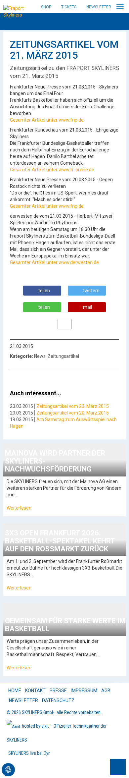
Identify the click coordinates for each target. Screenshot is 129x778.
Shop (46, 7)
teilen (44, 290)
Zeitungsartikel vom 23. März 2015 (72, 406)
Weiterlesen (19, 508)
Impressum (84, 690)
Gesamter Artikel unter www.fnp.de (47, 120)
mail (87, 307)
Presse (58, 690)
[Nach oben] (118, 767)
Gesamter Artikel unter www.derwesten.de (54, 262)
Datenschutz (58, 700)
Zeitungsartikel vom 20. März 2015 (72, 413)
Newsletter (98, 7)
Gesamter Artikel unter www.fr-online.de (52, 169)
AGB (105, 690)
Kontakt (35, 690)
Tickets (68, 7)
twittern (91, 290)
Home (14, 690)
